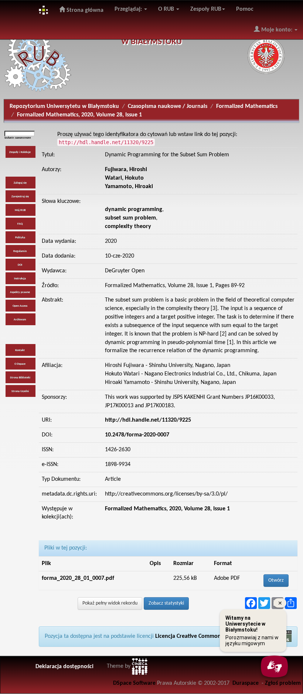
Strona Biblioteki (20, 377)
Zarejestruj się (20, 196)
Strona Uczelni (20, 391)
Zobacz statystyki (166, 603)
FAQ (20, 223)
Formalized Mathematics (247, 106)
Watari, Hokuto (124, 178)
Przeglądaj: (129, 9)
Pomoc (244, 9)
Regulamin (20, 251)
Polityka (20, 237)
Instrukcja (20, 278)
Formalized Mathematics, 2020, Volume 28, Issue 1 (79, 115)
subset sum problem (130, 218)
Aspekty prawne (20, 292)
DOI (20, 264)
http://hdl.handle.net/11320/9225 (148, 420)
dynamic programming (133, 209)
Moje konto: (277, 30)
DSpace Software (134, 683)
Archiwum (20, 319)
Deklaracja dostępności (64, 667)
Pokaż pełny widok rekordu (109, 603)
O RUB (167, 9)
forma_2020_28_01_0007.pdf (78, 578)
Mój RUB (20, 210)
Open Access (20, 306)
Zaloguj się (20, 182)
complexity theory (128, 226)
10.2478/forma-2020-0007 (137, 435)
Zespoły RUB (205, 9)
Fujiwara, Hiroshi (126, 170)
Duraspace (245, 683)
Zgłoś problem (283, 683)
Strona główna (84, 10)
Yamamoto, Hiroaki (129, 187)
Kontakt (20, 350)
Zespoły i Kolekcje (20, 152)
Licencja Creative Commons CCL (194, 636)
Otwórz (276, 580)
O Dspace (19, 364)
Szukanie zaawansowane (17, 138)
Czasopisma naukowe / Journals (167, 106)
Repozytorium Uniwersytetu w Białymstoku (64, 106)
